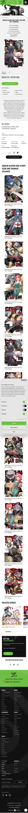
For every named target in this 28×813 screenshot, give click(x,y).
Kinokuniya (5, 94)
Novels (3, 690)
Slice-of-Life (4, 708)
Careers (3, 768)
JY (14, 766)
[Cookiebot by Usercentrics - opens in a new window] (21, 380)
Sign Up (20, 782)
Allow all (14, 423)
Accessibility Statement (14, 807)
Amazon (5, 90)
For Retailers (4, 771)
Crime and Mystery (5, 695)
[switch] (25, 406)
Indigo (16, 92)
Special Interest (4, 710)
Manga (6, 17)
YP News (3, 762)
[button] (8, 631)
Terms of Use (21, 787)
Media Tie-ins (16, 727)
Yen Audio (16, 768)
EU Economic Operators (6, 773)
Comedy (3, 694)
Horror (17, 126)
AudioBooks (5, 712)
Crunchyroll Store (19, 94)
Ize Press (15, 770)
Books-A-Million (6, 92)
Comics (16, 712)
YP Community (4, 761)
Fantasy (13, 126)
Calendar (3, 764)
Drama (3, 697)
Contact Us (4, 775)
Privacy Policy (13, 787)
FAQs (3, 770)
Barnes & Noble (18, 90)
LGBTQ (3, 703)
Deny (14, 431)
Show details (21, 419)
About (3, 766)
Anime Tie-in (13, 128)
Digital (3, 736)
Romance (3, 705)
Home (3, 17)
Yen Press (16, 763)
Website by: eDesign (14, 810)
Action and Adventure (6, 126)
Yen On (15, 765)
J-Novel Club (16, 772)
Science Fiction (4, 706)
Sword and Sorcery (5, 128)
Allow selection (14, 427)
